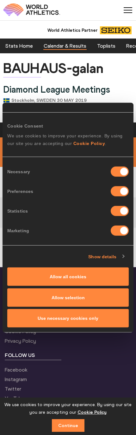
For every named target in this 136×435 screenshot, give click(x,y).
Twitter (13, 389)
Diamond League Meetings (56, 89)
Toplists (106, 46)
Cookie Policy (89, 143)
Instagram (16, 379)
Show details (102, 256)
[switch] (120, 191)
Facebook (16, 369)
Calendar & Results (65, 46)
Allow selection (68, 297)
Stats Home (19, 46)
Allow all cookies (68, 276)
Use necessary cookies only (68, 318)
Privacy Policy (20, 341)
